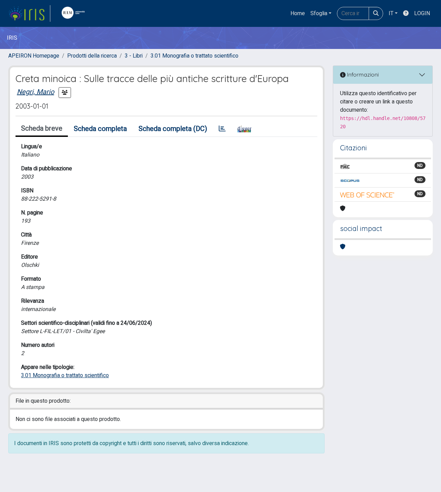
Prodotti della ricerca (92, 56)
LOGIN (422, 13)
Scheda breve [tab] (41, 128)
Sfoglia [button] (318, 13)
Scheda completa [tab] (100, 129)
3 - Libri (134, 56)
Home (297, 13)
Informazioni (362, 74)
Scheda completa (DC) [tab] (173, 129)
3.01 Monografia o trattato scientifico (194, 56)
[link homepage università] (75, 13)
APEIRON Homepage (33, 56)
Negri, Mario (35, 92)
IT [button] (391, 13)
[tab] (222, 129)
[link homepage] (29, 13)
